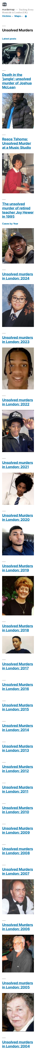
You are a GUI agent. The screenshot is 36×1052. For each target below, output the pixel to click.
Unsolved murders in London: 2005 (17, 985)
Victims (6, 16)
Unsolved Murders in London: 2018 (17, 628)
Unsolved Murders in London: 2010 (17, 810)
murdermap (8, 9)
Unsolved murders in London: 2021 (17, 465)
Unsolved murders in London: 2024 (17, 276)
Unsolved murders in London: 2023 (17, 339)
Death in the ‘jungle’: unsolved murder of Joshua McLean (17, 81)
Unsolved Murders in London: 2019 (17, 568)
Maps (17, 16)
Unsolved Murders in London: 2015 (17, 707)
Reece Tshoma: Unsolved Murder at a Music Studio (16, 143)
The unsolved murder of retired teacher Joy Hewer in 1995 (18, 210)
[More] (26, 16)
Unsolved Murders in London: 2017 (17, 666)
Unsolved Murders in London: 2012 (17, 769)
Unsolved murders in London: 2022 (17, 402)
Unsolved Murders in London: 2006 (17, 927)
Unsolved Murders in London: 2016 (17, 686)
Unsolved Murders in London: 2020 (17, 517)
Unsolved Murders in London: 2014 (17, 728)
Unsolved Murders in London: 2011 (17, 789)
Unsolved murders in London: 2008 (17, 851)
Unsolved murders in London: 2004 (17, 1044)
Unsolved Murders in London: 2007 (17, 871)
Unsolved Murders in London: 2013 (17, 748)
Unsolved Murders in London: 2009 (17, 830)
